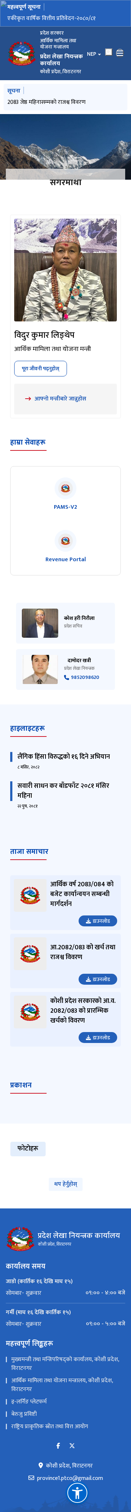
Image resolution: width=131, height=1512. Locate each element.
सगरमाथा (66, 183)
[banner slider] (65, 148)
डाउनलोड (101, 922)
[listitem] (65, 495)
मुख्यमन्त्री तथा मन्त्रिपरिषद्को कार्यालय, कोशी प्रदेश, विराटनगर (65, 1365)
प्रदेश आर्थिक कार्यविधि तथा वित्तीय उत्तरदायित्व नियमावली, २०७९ (55, 22)
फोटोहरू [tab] (27, 1149)
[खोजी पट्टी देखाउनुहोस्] (108, 53)
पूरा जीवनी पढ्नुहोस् (40, 369)
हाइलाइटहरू (27, 729)
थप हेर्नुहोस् (65, 1185)
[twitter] (72, 1447)
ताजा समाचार (29, 852)
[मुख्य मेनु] (120, 54)
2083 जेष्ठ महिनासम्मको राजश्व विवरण (46, 103)
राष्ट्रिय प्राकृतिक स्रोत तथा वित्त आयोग (49, 1428)
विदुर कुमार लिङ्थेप (44, 336)
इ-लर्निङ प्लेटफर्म (29, 1403)
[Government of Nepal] (21, 54)
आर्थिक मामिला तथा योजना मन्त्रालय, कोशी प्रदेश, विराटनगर (62, 1386)
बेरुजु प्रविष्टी (24, 1415)
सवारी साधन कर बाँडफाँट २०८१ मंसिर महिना (63, 791)
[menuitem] (65, 1294)
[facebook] (58, 1447)
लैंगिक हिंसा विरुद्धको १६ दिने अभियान (63, 757)
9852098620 (85, 679)
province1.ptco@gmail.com (70, 1479)
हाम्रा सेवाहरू (27, 443)
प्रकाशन (21, 1086)
